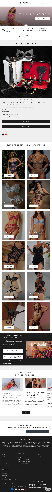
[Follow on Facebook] (2, 483)
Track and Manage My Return (44, 461)
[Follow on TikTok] (12, 483)
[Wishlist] (6, 3)
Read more (4, 407)
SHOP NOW (9, 175)
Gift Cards (4, 458)
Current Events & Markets (23, 459)
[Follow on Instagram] (6, 483)
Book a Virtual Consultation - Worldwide (12, 357)
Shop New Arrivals (5, 454)
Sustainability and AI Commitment (9, 479)
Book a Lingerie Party (6, 463)
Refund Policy (4, 475)
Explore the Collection (11, 18)
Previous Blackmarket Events (24, 461)
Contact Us (40, 463)
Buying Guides (6, 393)
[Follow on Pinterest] (9, 483)
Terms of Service (5, 477)
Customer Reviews (6, 465)
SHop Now (9, 297)
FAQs (39, 454)
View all (26, 412)
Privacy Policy (4, 473)
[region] (26, 16)
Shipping (40, 458)
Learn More (26, 121)
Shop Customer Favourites (7, 456)
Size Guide (40, 456)
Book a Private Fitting (6, 461)
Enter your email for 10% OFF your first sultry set (38, 431)
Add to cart (26, 126)
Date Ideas (28, 389)
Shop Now (34, 175)
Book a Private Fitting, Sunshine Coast (13, 351)
